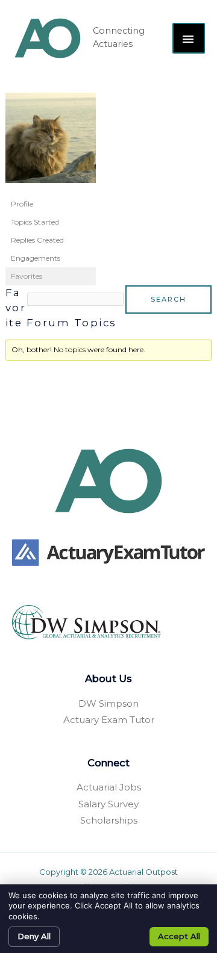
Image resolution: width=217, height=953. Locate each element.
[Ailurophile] (50, 142)
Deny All (34, 936)
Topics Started (35, 221)
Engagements (35, 257)
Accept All (179, 936)
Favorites (26, 276)
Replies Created (37, 239)
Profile (22, 203)
